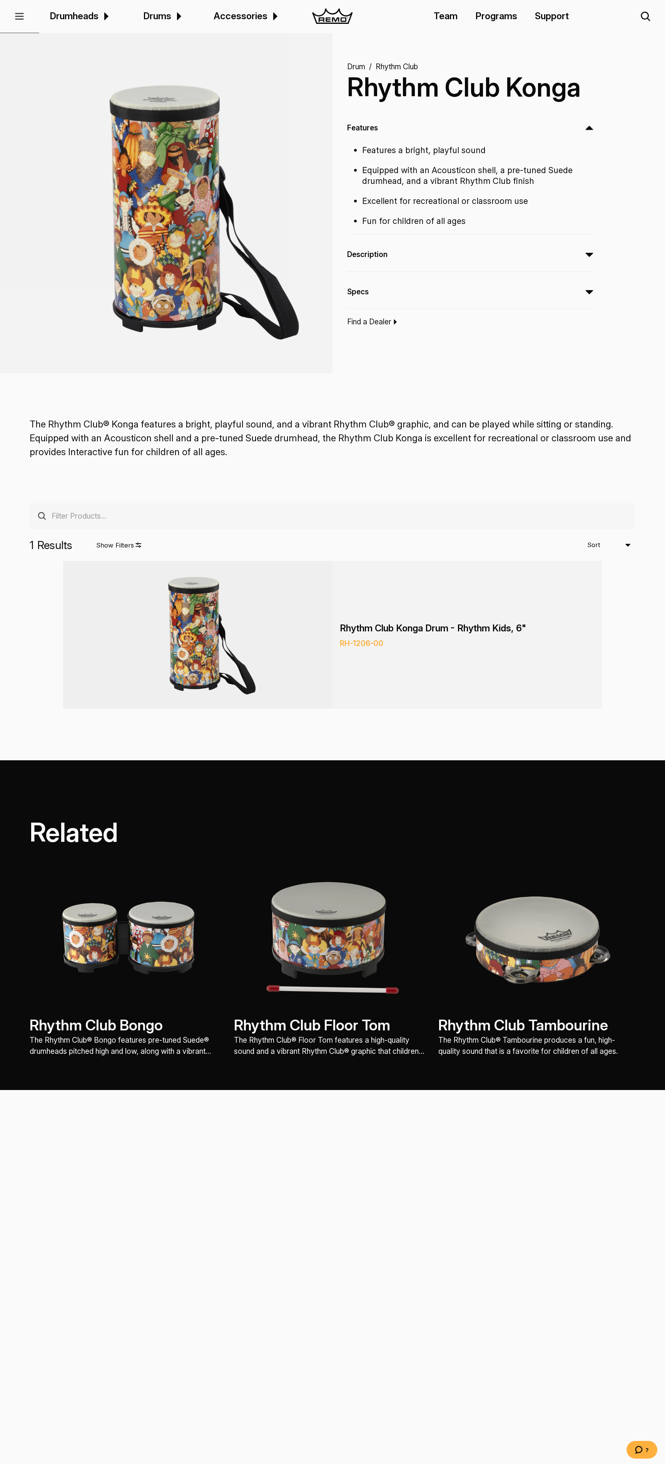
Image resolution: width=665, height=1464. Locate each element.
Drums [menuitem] (157, 16)
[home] (333, 16)
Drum (356, 66)
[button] (19, 16)
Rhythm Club (397, 66)
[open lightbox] (174, 210)
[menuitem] (105, 16)
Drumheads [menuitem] (74, 16)
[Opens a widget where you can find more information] (642, 1450)
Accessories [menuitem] (240, 16)
